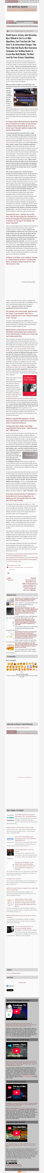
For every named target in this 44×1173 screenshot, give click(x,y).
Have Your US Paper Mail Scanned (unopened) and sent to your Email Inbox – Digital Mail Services (26, 838)
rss (29, 1)
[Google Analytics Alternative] (22, 1172)
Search (35, 22)
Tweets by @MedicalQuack (14, 973)
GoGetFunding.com (28, 777)
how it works (21, 777)
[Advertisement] (25, 15)
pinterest (37, 1)
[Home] (8, 31)
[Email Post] (8, 573)
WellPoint (27, 504)
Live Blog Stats (22, 982)
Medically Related (19, 567)
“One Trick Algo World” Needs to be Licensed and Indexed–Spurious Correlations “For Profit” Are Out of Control (26, 928)
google (26, 1)
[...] (26, 606)
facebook (23, 1)
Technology (11, 569)
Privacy (12, 732)
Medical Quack (9, 1169)
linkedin (32, 1)
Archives (32, 732)
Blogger (37, 1169)
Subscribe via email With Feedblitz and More (18, 727)
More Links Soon (13, 1)
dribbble (35, 1)
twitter (21, 1)
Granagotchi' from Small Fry (14, 878)
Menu (11, 22)
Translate (22, 732)
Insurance (11, 567)
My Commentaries (28, 567)
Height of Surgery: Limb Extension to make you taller (20, 827)
